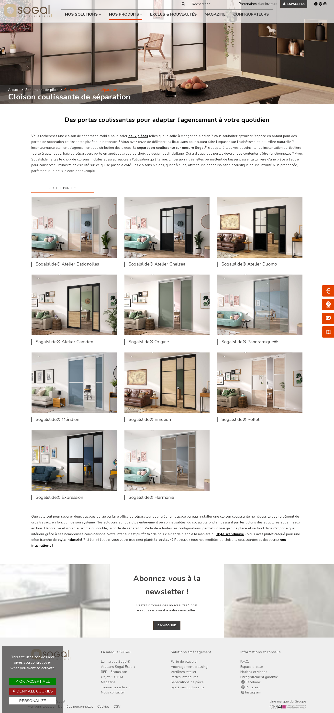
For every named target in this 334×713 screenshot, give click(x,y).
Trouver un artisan (115, 687)
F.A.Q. (244, 661)
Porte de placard (184, 661)
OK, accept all (34, 681)
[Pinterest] (320, 4)
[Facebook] (316, 4)
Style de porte (61, 188)
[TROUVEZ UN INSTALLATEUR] (328, 304)
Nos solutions (82, 14)
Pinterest (252, 687)
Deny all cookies (34, 691)
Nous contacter (113, 692)
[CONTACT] (328, 318)
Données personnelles (75, 706)
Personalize (32, 700)
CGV (117, 706)
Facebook (253, 682)
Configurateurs (251, 14)
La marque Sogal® (115, 661)
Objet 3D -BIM (112, 677)
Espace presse (251, 666)
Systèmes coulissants (187, 687)
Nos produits (124, 14)
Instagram (252, 692)
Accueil (14, 89)
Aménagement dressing (189, 666)
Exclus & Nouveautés (173, 14)
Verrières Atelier (183, 672)
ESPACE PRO (296, 4)
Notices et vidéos (253, 672)
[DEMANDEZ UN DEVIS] (328, 291)
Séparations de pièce (41, 89)
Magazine (215, 14)
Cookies (103, 706)
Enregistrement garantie (259, 677)
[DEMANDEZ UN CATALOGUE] (328, 332)
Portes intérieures (184, 677)
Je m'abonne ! (166, 625)
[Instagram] (324, 4)
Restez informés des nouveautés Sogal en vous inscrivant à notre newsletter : (166, 608)
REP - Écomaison (114, 672)
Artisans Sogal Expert (118, 666)
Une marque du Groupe (288, 701)
